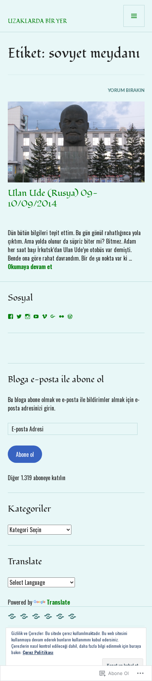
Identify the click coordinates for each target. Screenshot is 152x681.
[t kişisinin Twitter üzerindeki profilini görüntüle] (19, 316)
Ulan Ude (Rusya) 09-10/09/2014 (53, 198)
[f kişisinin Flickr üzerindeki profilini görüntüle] (61, 316)
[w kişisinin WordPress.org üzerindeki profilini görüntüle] (70, 316)
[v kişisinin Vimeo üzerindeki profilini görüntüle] (44, 316)
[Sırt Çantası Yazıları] (48, 616)
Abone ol (25, 454)
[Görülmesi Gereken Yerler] (60, 616)
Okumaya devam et (30, 266)
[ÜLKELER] (24, 616)
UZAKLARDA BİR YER (37, 21)
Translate (58, 602)
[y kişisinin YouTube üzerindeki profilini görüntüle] (36, 316)
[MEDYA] (72, 616)
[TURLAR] (36, 616)
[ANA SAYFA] (12, 616)
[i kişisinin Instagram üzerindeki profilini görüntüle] (27, 316)
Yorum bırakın (126, 90)
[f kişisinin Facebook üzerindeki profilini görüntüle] (10, 316)
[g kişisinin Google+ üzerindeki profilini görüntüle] (53, 316)
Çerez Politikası (38, 652)
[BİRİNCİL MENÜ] (134, 16)
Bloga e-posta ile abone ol (56, 379)
